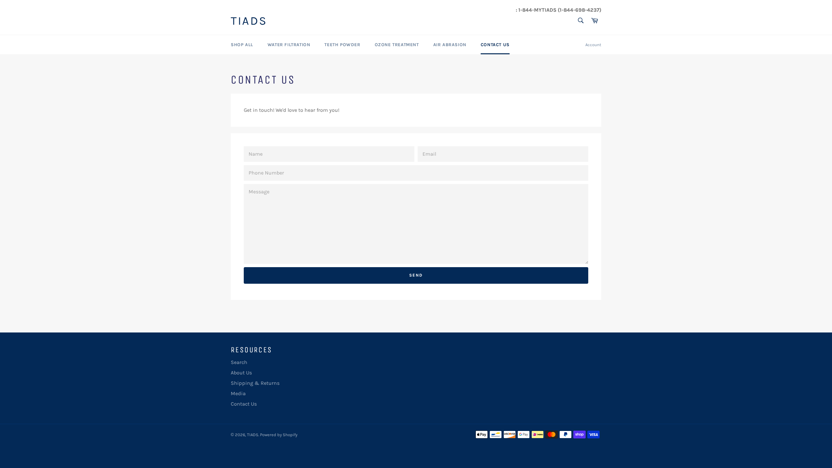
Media (238, 393)
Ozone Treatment (397, 44)
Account (593, 44)
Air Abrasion (449, 44)
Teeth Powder (342, 44)
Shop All (242, 44)
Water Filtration (288, 44)
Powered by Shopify (278, 434)
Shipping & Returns (255, 383)
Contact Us (495, 44)
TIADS (249, 21)
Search (239, 362)
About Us (241, 373)
